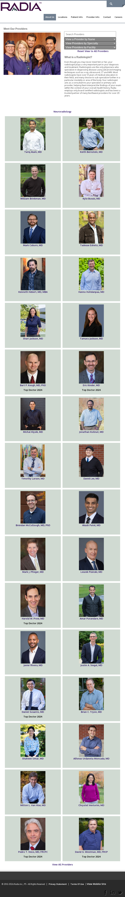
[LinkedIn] (112, 892)
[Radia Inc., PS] (21, 6)
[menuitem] (50, 17)
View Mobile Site (96, 884)
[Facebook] (105, 892)
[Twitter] (120, 892)
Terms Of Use (77, 884)
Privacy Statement (58, 884)
